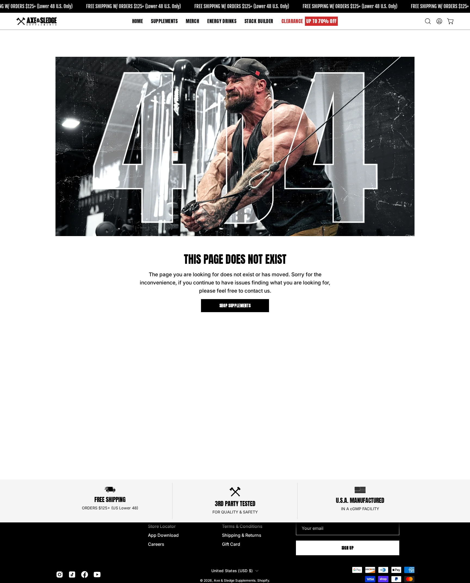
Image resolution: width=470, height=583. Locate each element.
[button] (192, 21)
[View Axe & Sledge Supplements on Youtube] (97, 575)
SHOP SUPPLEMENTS (235, 305)
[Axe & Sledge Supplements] (36, 21)
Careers (156, 544)
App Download (163, 535)
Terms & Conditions (242, 526)
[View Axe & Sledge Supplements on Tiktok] (72, 575)
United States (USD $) (232, 570)
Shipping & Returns (241, 535)
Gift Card (231, 544)
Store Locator (162, 526)
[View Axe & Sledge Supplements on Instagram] (59, 575)
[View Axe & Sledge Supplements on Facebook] (85, 575)
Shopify (263, 580)
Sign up (348, 547)
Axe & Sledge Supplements (234, 580)
